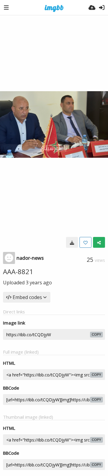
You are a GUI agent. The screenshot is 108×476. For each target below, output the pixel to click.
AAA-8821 (18, 271)
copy (96, 334)
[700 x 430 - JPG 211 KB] (72, 242)
